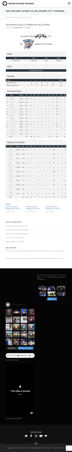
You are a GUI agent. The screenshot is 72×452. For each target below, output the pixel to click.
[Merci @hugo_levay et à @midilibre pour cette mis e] (24, 319)
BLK (45, 95)
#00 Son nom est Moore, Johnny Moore (17, 234)
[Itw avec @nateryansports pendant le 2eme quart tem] (31, 319)
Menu (69, 3)
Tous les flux (36, 251)
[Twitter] (26, 436)
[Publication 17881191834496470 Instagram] (16, 327)
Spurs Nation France (21, 3)
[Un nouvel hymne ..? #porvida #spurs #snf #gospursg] (31, 334)
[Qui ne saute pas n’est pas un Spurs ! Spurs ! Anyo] (16, 342)
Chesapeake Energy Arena (36, 70)
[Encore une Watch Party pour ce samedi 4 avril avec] (16, 319)
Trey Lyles (12, 102)
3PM (61, 95)
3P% (66, 146)
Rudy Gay (12, 114)
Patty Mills (12, 124)
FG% (57, 95)
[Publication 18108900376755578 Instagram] (24, 327)
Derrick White (13, 134)
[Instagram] (36, 436)
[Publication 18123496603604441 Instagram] (31, 342)
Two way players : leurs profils (14, 241)
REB (34, 95)
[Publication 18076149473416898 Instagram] (31, 327)
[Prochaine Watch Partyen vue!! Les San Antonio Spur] (9, 327)
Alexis (28, 27)
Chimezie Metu (13, 121)
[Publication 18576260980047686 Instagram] (24, 342)
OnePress (34, 448)
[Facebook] (31, 436)
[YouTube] (41, 436)
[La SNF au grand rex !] (24, 312)
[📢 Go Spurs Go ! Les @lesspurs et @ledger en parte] (31, 312)
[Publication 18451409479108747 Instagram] (9, 334)
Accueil (7, 17)
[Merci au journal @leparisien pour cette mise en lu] (9, 319)
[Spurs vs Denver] (24, 334)
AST (38, 95)
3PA (65, 95)
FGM (49, 95)
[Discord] (46, 436)
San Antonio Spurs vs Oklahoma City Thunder (13, 207)
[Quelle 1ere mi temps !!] (16, 312)
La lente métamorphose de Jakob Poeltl (17, 230)
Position (21, 95)
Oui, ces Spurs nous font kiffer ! (15, 237)
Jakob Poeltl (13, 127)
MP (26, 95)
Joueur (11, 95)
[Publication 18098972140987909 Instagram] (9, 342)
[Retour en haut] (36, 444)
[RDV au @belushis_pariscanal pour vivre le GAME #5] (9, 312)
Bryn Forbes (13, 109)
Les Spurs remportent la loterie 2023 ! (17, 226)
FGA (53, 95)
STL (42, 95)
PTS (31, 95)
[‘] (16, 334)
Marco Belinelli (13, 111)
